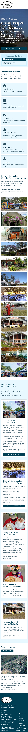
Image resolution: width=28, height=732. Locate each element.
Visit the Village (21, 717)
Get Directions (7, 650)
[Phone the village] (2, 727)
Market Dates (22, 721)
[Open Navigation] (26, 4)
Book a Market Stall (14, 48)
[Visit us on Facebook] (10, 727)
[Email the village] (6, 727)
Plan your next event (14, 506)
